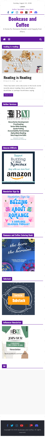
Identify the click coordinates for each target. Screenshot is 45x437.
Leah (20, 81)
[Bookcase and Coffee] (4, 39)
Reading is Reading (17, 77)
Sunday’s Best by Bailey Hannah (23, 8)
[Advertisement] (22, 392)
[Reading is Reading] (22, 52)
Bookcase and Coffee (22, 21)
